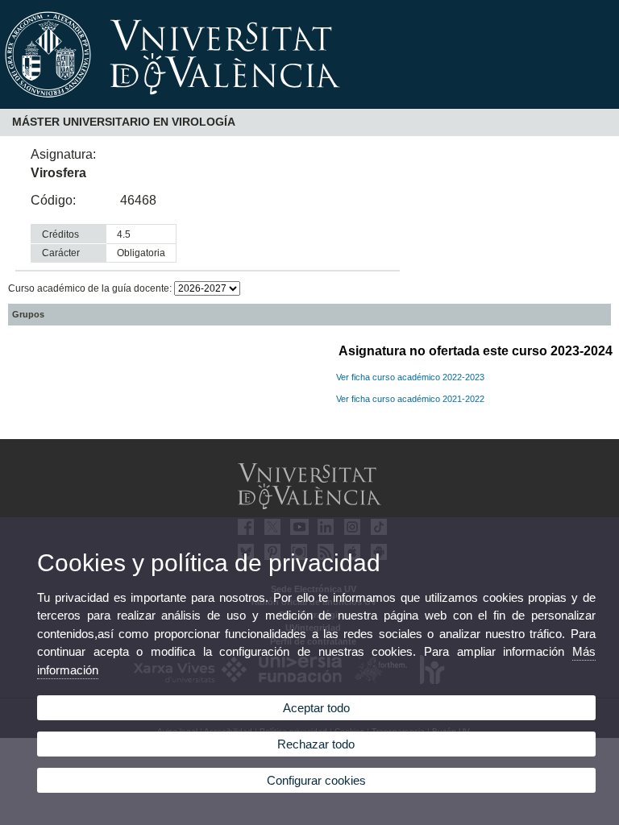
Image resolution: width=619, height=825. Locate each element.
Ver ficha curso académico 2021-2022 (410, 399)
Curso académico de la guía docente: (91, 288)
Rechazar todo (316, 744)
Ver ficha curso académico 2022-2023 (410, 377)
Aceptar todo (316, 708)
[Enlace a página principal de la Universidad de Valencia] (309, 103)
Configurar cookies (316, 780)
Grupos (28, 314)
